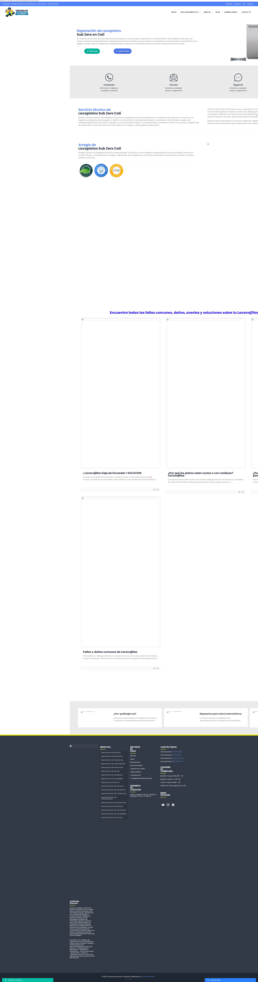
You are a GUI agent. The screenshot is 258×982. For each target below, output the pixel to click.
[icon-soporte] (238, 77)
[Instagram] (168, 805)
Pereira (250, 4)
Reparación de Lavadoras (111, 756)
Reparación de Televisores (112, 760)
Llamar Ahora (124, 51)
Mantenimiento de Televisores (113, 793)
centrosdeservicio (148, 976)
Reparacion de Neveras (111, 752)
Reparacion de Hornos (110, 782)
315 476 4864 (177, 752)
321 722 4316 (176, 755)
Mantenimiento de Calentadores (109, 798)
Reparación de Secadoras (112, 775)
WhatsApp (93, 51)
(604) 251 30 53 (177, 758)
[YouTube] (128, 979)
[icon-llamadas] (109, 77)
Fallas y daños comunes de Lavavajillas (110, 652)
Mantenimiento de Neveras (112, 786)
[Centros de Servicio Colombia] (17, 12)
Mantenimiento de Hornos (112, 817)
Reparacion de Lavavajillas (112, 778)
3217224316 (53, 4)
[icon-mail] (173, 77)
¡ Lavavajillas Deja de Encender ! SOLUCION (112, 473)
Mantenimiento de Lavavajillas (113, 814)
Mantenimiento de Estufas (112, 806)
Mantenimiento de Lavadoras (113, 790)
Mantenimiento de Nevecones (113, 802)
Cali (243, 4)
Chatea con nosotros (15, 980)
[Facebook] (173, 805)
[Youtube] (162, 805)
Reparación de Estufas (110, 771)
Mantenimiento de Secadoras (113, 810)
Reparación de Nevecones (112, 767)
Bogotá (237, 4)
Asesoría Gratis (216, 980)
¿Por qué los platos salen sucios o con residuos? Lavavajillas (200, 474)
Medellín (229, 4)
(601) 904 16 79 (177, 761)
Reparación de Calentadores (113, 764)
